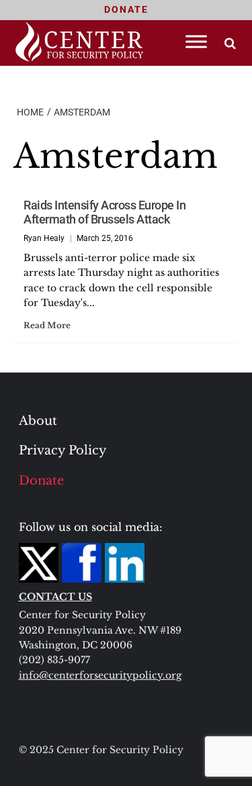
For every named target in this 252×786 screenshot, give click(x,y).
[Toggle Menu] (196, 41)
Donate (41, 480)
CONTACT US (55, 597)
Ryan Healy (44, 238)
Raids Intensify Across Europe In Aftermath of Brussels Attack (104, 212)
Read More (47, 325)
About (38, 420)
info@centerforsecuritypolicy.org (100, 675)
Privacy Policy (63, 450)
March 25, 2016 (105, 238)
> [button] (230, 43)
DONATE (126, 9)
